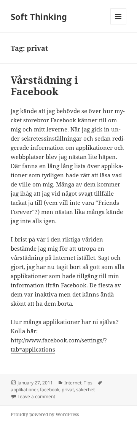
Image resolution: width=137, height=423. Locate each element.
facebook (49, 389)
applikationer (24, 389)
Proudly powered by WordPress (45, 414)
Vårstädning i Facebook (44, 85)
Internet (72, 382)
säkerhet (85, 389)
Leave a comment (36, 396)
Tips (88, 382)
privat (68, 389)
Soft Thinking (39, 16)
